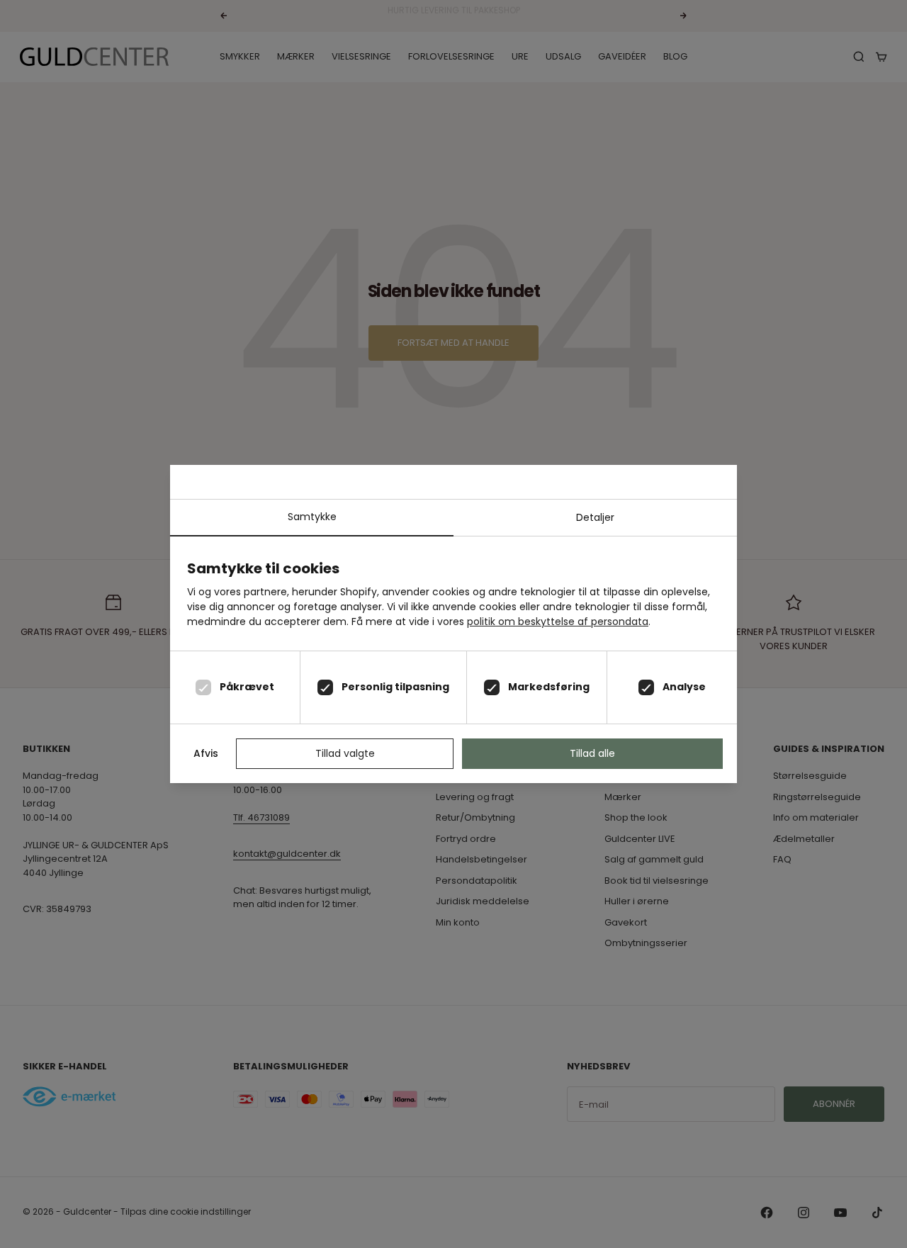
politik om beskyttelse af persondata (557, 621)
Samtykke (312, 517)
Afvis (205, 753)
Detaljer (595, 517)
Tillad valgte (345, 753)
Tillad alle (592, 753)
